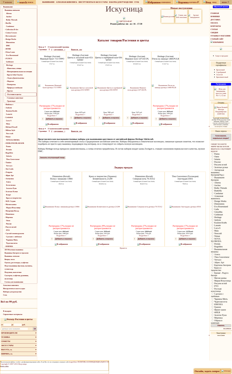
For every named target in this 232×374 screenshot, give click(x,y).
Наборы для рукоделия (121, 2)
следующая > (59, 49)
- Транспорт (10, 101)
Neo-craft (9, 133)
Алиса (8, 182)
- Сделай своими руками (14, 233)
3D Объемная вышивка (14, 250)
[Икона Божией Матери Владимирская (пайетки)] (221, 110)
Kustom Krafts (11, 111)
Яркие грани (220, 310)
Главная (215, 13)
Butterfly (218, 191)
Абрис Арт (219, 262)
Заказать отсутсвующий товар (52, 158)
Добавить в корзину (54, 119)
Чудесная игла (11, 243)
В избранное (53, 124)
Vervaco (9, 166)
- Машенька (9, 214)
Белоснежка (11, 185)
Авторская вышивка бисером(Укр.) (217, 172)
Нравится (123, 248)
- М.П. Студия (10, 201)
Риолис (9, 224)
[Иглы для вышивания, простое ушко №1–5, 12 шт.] (221, 92)
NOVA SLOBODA (12, 140)
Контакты (216, 26)
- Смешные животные (14, 98)
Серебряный (221, 72)
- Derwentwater (10, 36)
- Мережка (9, 217)
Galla (216, 209)
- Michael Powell (11, 127)
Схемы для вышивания (14, 282)
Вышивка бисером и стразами (16, 253)
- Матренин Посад (12, 211)
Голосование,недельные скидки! (221, 137)
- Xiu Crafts (9, 169)
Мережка (218, 318)
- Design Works (10, 39)
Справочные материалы (12, 314)
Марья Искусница (13, 208)
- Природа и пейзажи (14, 88)
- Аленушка (9, 179)
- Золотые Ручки (11, 191)
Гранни (217, 307)
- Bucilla (8, 23)
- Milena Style (10, 130)
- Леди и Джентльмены (15, 78)
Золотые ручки (221, 167)
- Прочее (9, 91)
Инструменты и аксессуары (93, 2)
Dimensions (10, 42)
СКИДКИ (214, 33)
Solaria (9, 156)
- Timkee (8, 162)
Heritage (9, 65)
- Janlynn (8, 108)
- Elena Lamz (10, 52)
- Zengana (8, 172)
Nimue (217, 236)
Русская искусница (216, 290)
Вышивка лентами (12, 256)
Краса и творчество (13, 198)
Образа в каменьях (216, 321)
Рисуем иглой (220, 164)
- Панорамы (11, 84)
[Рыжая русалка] (168, 16)
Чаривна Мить (12, 240)
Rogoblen (218, 246)
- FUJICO (8, 58)
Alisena (9, 13)
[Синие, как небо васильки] (181, 16)
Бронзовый (220, 70)
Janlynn (217, 220)
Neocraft (218, 233)
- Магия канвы (10, 204)
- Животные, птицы (13, 68)
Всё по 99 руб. (9, 301)
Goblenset (10, 62)
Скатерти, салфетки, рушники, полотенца (16, 277)
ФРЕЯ (217, 312)
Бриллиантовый (222, 77)
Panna (8, 146)
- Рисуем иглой (10, 227)
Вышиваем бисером (217, 178)
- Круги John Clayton (14, 75)
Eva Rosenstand (12, 55)
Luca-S (8, 121)
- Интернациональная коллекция (19, 72)
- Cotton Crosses (11, 33)
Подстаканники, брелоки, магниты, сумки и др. (18, 267)
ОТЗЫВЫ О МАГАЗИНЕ (221, 36)
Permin (9, 150)
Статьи (214, 29)
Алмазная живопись (66, 2)
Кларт (8, 195)
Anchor (9, 17)
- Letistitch (9, 117)
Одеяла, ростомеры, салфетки (16, 263)
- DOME (8, 49)
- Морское (10, 81)
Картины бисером (222, 265)
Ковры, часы (10, 259)
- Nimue (8, 137)
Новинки (215, 16)
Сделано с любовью (14, 237)
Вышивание (48, 2)
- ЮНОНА (9, 246)
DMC (8, 46)
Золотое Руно (11, 188)
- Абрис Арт (9, 175)
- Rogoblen (9, 153)
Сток (136, 2)
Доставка (215, 20)
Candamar (10, 26)
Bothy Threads (11, 20)
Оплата (214, 23)
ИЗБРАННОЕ (218, 42)
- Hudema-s (9, 104)
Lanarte (9, 114)
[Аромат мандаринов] (195, 16)
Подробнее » (52, 116)
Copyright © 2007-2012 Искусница (13, 364)
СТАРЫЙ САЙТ (217, 39)
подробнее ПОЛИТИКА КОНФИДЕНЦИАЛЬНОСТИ (89, 362)
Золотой (219, 75)
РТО (8, 230)
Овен (8, 221)
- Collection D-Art (11, 29)
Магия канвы (220, 278)
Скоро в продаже (221, 56)
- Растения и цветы (13, 94)
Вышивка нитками (12, 10)
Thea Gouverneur (13, 159)
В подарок (7, 311)
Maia (8, 124)
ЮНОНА (218, 304)
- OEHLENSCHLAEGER (14, 143)
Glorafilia (218, 212)
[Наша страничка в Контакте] (221, 49)
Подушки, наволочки (13, 272)
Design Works (220, 201)
